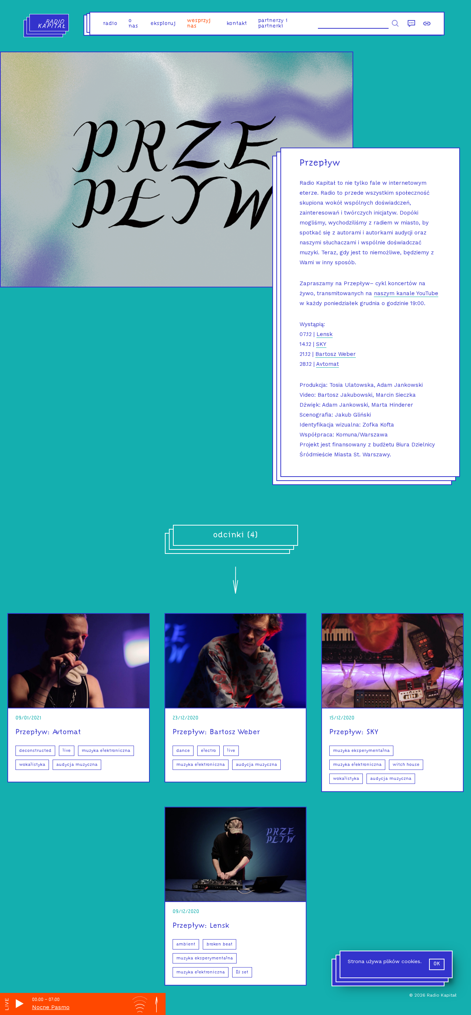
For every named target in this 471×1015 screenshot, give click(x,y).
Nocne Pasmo (51, 1007)
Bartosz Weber (335, 354)
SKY (321, 344)
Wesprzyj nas (199, 23)
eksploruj (163, 23)
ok (436, 964)
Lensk (324, 334)
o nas (133, 23)
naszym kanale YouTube (406, 293)
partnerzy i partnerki (273, 23)
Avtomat (327, 364)
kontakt (237, 23)
